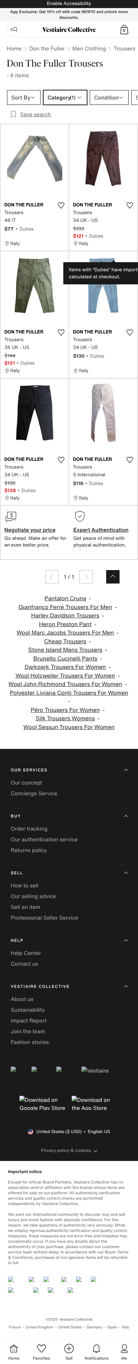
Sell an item (25, 907)
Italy (125, 1327)
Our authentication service (44, 839)
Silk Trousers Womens (65, 718)
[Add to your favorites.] (61, 205)
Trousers (124, 48)
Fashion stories (30, 1042)
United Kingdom (39, 1327)
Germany (94, 1327)
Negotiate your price (30, 530)
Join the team (28, 1031)
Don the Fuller (46, 48)
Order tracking (29, 829)
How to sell (25, 885)
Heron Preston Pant (65, 624)
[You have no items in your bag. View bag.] (124, 29)
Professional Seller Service (44, 918)
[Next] (86, 577)
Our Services (29, 770)
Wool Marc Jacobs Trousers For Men (65, 633)
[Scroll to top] (113, 577)
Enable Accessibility (69, 3)
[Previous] (52, 577)
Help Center (26, 953)
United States (70, 1327)
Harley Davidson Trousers (65, 615)
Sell (17, 873)
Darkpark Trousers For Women (65, 667)
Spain (112, 1327)
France (15, 1327)
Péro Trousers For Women (65, 710)
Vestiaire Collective (40, 987)
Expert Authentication (101, 530)
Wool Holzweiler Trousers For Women (65, 676)
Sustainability (28, 1010)
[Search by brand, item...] (14, 29)
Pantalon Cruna (65, 598)
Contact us (24, 964)
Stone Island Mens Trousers (65, 650)
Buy (16, 816)
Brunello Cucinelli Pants (65, 658)
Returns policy (29, 850)
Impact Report (29, 1020)
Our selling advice (33, 896)
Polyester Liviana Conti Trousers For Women (69, 693)
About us (22, 999)
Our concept (26, 782)
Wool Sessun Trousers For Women (69, 727)
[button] (124, 29)
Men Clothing (89, 48)
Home (14, 48)
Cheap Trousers (65, 641)
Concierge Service (34, 793)
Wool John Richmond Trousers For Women (65, 684)
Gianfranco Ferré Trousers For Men (65, 607)
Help (17, 941)
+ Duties (24, 228)
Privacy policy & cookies (66, 1150)
